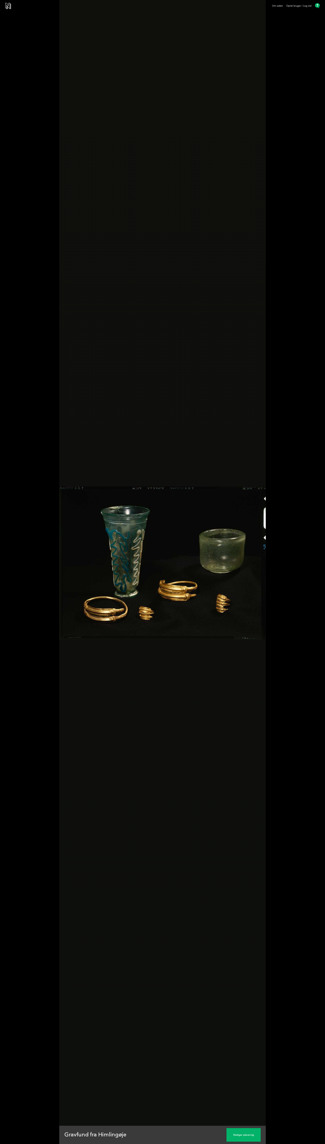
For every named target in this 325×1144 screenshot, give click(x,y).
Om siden (277, 6)
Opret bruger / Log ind (298, 6)
